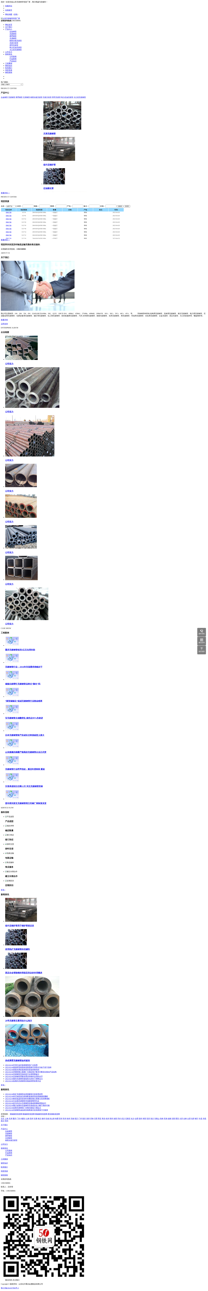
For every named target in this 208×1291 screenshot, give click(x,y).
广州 (80, 1118)
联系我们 (8, 68)
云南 (27, 1118)
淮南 (161, 1118)
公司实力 (8, 52)
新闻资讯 (8, 54)
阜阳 (144, 1118)
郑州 (111, 1118)
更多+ (3, 890)
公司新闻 (13, 56)
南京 (39, 1118)
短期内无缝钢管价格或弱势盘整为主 (23, 1081)
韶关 (84, 1118)
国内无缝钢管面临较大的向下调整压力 (24, 1079)
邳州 (6, 1121)
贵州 (31, 1118)
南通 (56, 1118)
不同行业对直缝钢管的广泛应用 (21, 1065)
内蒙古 (23, 1118)
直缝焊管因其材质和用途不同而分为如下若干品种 (28, 1067)
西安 (177, 1118)
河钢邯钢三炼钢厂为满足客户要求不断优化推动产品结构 (31, 1072)
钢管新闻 (8, 72)
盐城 (47, 1118)
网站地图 (8, 14)
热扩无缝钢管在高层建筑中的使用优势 (24, 1094)
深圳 (88, 1118)
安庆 (148, 1118)
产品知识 (13, 61)
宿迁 (76, 1118)
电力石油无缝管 (16, 47)
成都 (169, 1118)
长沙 (132, 1118)
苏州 (60, 1118)
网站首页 (8, 25)
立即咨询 (4, 324)
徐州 (68, 1118)
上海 (6, 1118)
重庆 (14, 1118)
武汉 (123, 1118)
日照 (96, 1118)
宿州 (140, 1118)
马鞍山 (156, 1118)
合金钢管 (13, 31)
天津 (10, 1118)
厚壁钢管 (13, 36)
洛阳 (115, 1118)
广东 (18, 1118)
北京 (2, 1118)
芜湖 (165, 1118)
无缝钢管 (13, 34)
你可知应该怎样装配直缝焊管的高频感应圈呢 (26, 1096)
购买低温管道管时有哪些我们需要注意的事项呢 (27, 1099)
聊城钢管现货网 (16, 1114)
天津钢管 (13, 38)
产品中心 (8, 29)
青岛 (103, 1118)
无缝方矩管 (14, 43)
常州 (64, 1118)
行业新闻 (13, 59)
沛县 (204, 1118)
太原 (189, 1118)
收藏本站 (8, 6)
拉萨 (193, 1118)
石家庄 (127, 1118)
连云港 (52, 1118)
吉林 (185, 1118)
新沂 (2, 1121)
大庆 (181, 1118)
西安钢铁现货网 (54, 1114)
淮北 (152, 1118)
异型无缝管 (14, 45)
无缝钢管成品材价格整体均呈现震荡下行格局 (26, 1110)
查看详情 (4, 320)
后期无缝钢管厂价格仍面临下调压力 (23, 1108)
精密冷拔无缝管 (16, 40)
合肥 (136, 1118)
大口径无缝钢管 (16, 50)
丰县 (200, 1118)
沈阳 (173, 1118)
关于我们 (8, 27)
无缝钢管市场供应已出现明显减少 (22, 1074)
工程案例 (8, 63)
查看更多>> (5, 193)
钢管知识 (8, 66)
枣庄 (99, 1118)
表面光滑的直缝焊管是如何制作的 (22, 1070)
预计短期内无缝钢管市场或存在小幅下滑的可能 (27, 1105)
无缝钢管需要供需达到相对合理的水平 (24, 1076)
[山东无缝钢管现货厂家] (10, 18)
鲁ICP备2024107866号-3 (10, 1288)
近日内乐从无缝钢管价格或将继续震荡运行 (25, 1103)
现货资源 (8, 70)
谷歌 (15, 14)
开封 (119, 1118)
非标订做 (8, 214)
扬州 (43, 1118)
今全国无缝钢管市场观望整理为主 (22, 1101)
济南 (92, 1118)
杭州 (107, 1118)
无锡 (72, 1118)
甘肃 (35, 1118)
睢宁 (196, 1118)
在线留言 (8, 10)
